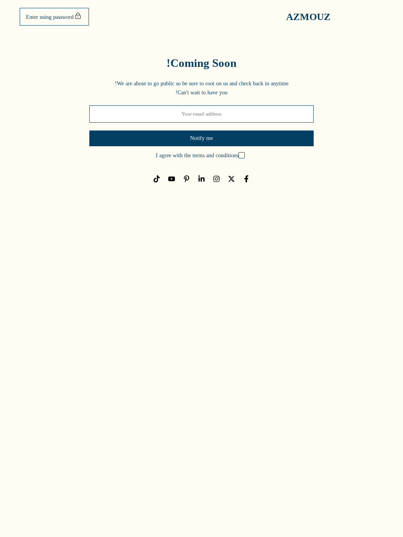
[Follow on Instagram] (216, 179)
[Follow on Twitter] (231, 179)
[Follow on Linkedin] (201, 179)
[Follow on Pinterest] (186, 179)
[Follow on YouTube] (171, 179)
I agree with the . (196, 155)
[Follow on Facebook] (246, 179)
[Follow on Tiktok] (156, 179)
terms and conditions (215, 155)
